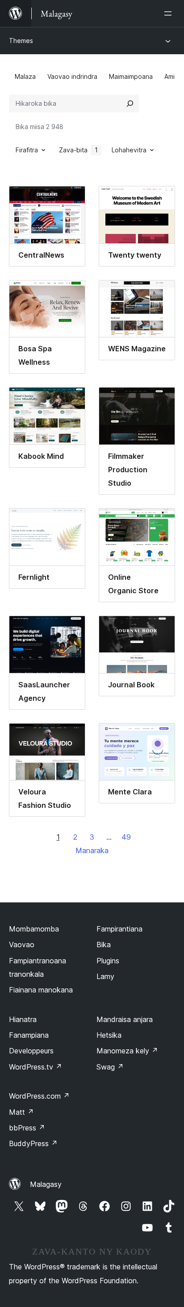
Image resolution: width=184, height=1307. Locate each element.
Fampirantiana (119, 928)
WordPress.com (39, 1095)
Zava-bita (78, 150)
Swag (110, 1066)
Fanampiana (29, 1035)
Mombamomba (34, 928)
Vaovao (21, 944)
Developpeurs (31, 1050)
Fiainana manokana (41, 989)
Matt (21, 1112)
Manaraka (92, 850)
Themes (21, 40)
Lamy (105, 976)
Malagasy (46, 1184)
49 (126, 837)
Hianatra (23, 1019)
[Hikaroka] (130, 103)
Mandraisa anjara (124, 1019)
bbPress (27, 1127)
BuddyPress (33, 1143)
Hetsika (108, 1035)
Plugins (107, 960)
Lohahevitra (129, 150)
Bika (103, 944)
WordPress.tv (35, 1066)
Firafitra (27, 150)
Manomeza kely (127, 1050)
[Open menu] (169, 13)
